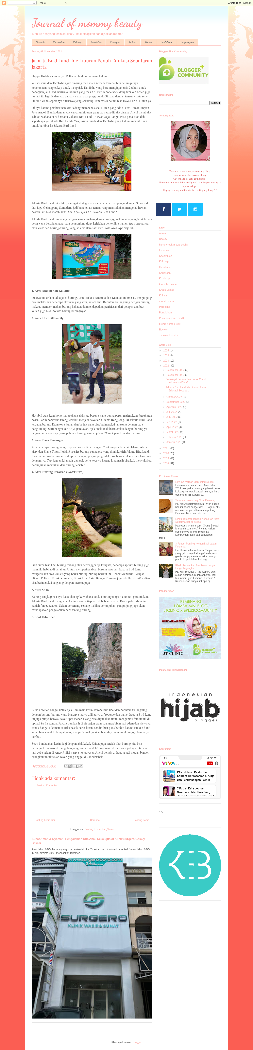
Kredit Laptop (166, 289)
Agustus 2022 (174, 407)
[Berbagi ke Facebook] (77, 766)
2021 (166, 448)
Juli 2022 (171, 411)
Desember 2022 (175, 369)
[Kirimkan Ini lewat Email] (66, 766)
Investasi (164, 250)
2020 (166, 453)
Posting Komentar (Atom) (98, 829)
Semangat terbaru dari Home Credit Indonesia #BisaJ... (185, 381)
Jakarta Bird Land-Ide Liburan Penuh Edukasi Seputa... (186, 389)
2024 (166, 355)
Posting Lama (141, 820)
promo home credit (169, 323)
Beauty (163, 238)
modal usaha (166, 301)
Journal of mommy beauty (87, 23)
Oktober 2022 (174, 396)
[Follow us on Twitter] (179, 209)
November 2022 (175, 374)
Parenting (164, 306)
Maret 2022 (173, 431)
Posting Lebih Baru (45, 820)
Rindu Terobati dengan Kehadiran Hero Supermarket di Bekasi (197, 520)
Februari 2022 (174, 437)
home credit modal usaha (173, 244)
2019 (166, 458)
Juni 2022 (172, 416)
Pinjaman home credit (171, 318)
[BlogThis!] (70, 766)
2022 (166, 365)
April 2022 (172, 427)
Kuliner (132, 42)
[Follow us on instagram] (195, 209)
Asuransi (164, 233)
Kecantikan (59, 42)
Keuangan (115, 42)
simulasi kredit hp (169, 335)
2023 (166, 360)
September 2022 (176, 401)
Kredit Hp (164, 278)
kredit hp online (168, 284)
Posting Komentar (47, 785)
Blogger (137, 1042)
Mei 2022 (172, 422)
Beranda (40, 42)
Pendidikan (166, 42)
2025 (166, 350)
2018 (166, 463)
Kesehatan (96, 42)
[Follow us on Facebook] (163, 209)
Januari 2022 (174, 442)
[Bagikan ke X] (73, 766)
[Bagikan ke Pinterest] (81, 766)
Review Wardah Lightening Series (194, 481)
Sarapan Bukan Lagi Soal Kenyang (195, 500)
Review (148, 42)
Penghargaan (187, 42)
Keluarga (77, 42)
